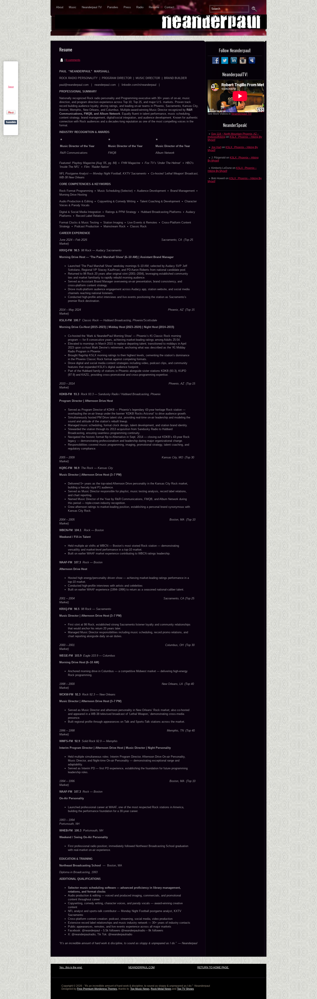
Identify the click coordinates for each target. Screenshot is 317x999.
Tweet (11, 86)
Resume (154, 7)
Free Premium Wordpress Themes (97, 988)
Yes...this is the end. (70, 967)
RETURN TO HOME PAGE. (213, 967)
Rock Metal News (161, 988)
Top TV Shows (185, 988)
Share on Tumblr (11, 122)
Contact (169, 7)
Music (72, 7)
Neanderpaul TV (92, 7)
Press (127, 7)
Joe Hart (216, 147)
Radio (139, 7)
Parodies (112, 7)
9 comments (73, 60)
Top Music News (139, 988)
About (59, 7)
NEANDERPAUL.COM (141, 967)
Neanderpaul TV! (241, 113)
